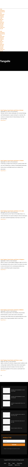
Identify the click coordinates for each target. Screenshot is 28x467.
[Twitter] (6, 451)
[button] (14, 30)
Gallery (1, 28)
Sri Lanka (2, 23)
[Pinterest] (9, 451)
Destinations (2, 11)
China (1, 18)
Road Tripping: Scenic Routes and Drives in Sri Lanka (12, 211)
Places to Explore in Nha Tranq (16, 428)
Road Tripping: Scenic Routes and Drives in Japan (11, 360)
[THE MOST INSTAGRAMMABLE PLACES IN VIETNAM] (6, 390)
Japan (1, 20)
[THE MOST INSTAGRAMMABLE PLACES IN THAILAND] (6, 397)
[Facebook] (4, 451)
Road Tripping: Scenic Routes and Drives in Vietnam (12, 110)
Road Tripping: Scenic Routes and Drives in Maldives (12, 309)
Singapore (2, 22)
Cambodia (2, 17)
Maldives (1, 19)
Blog (9, 463)
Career (13, 463)
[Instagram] (8, 451)
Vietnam (1, 26)
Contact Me (2, 27)
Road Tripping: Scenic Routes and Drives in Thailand (12, 160)
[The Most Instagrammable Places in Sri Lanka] (6, 403)
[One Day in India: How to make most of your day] (6, 421)
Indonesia (2, 15)
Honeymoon (2, 10)
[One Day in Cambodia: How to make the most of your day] (6, 415)
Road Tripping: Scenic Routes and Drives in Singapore (12, 259)
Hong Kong (2, 14)
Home (1, 9)
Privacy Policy (19, 463)
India (1, 13)
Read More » (3, 120)
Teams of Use (17, 465)
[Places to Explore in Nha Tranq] (6, 428)
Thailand (1, 24)
